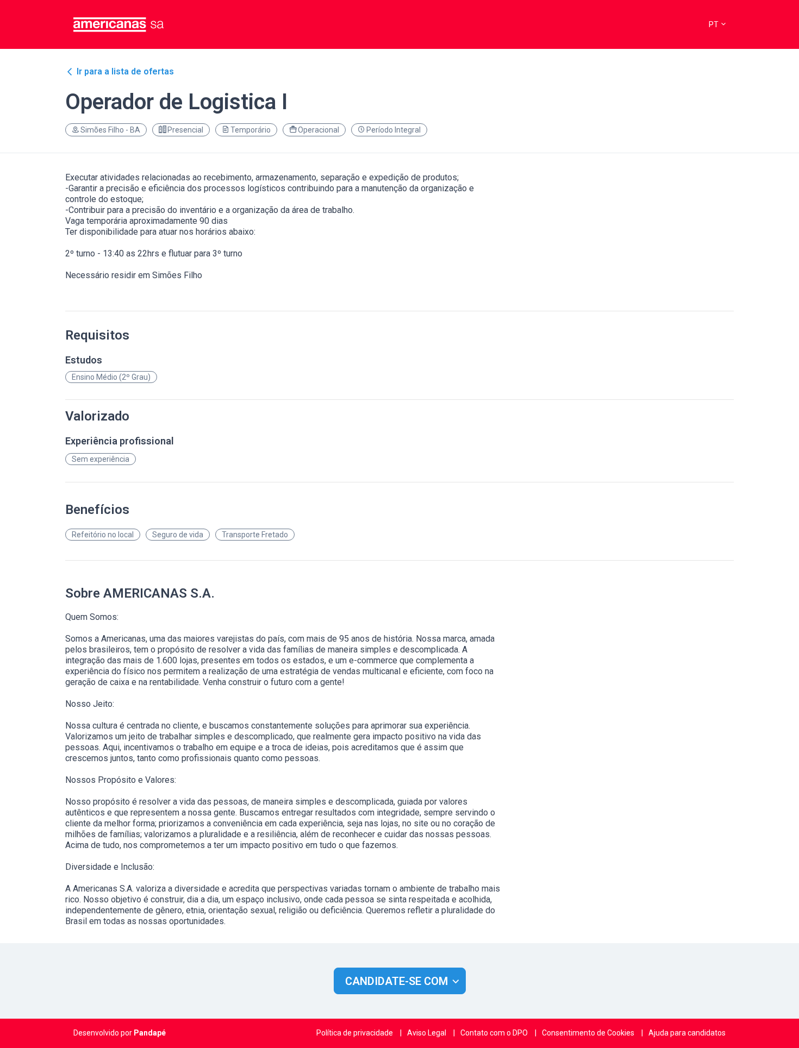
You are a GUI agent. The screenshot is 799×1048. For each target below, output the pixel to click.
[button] (717, 24)
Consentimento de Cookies (588, 1032)
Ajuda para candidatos (687, 1032)
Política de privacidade (354, 1032)
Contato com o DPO (494, 1032)
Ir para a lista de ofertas (125, 71)
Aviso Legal (426, 1032)
